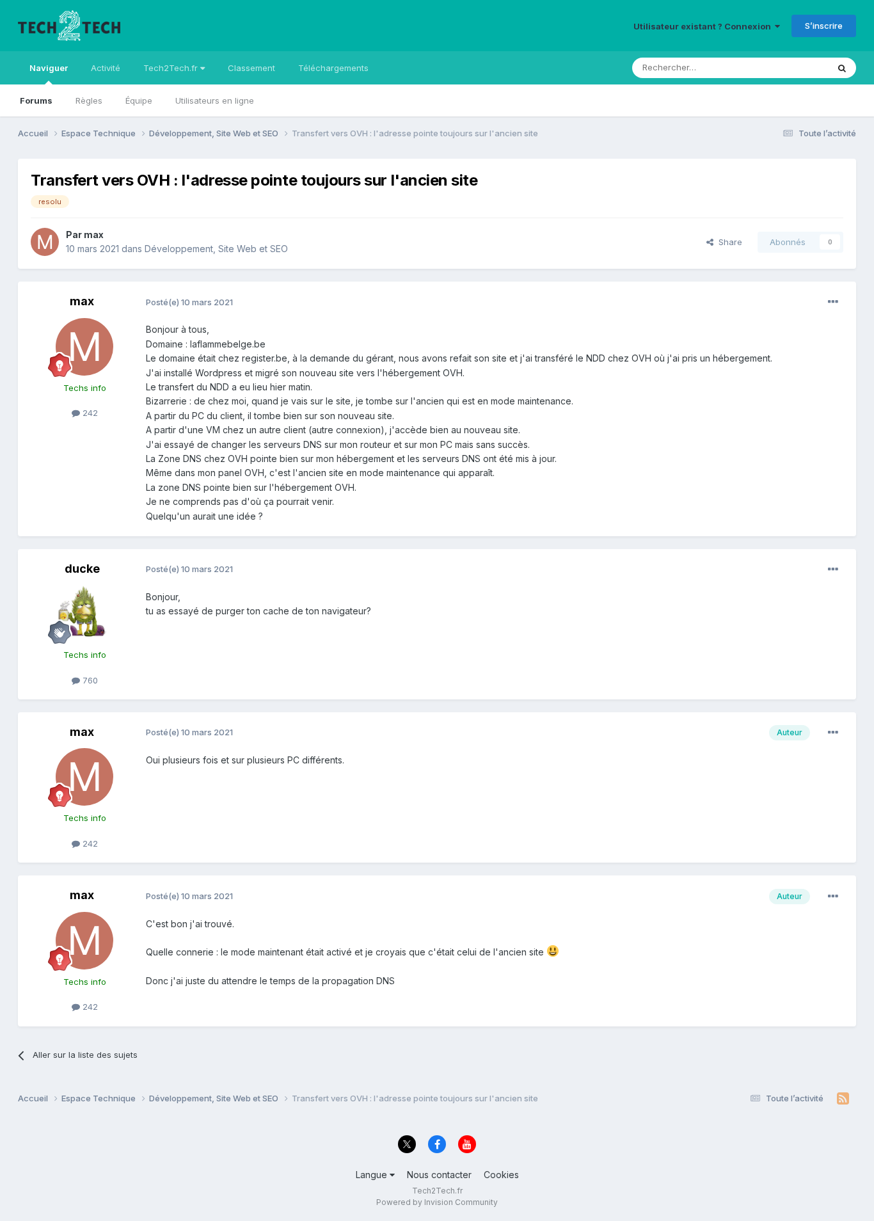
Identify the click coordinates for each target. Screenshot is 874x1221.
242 (89, 413)
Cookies (501, 1174)
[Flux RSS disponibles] (843, 1099)
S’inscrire (824, 25)
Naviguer (48, 68)
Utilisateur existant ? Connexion (704, 26)
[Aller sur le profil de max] (45, 242)
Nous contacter (439, 1174)
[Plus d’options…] (833, 302)
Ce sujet (795, 67)
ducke (82, 568)
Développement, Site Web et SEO (216, 248)
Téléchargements (333, 68)
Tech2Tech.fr (171, 68)
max (94, 234)
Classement (251, 68)
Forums (36, 100)
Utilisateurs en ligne (214, 100)
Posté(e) (189, 302)
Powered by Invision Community (437, 1202)
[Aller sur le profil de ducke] (84, 613)
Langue (373, 1174)
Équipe (138, 100)
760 (89, 680)
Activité (105, 68)
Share (727, 242)
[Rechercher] (842, 68)
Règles (88, 100)
